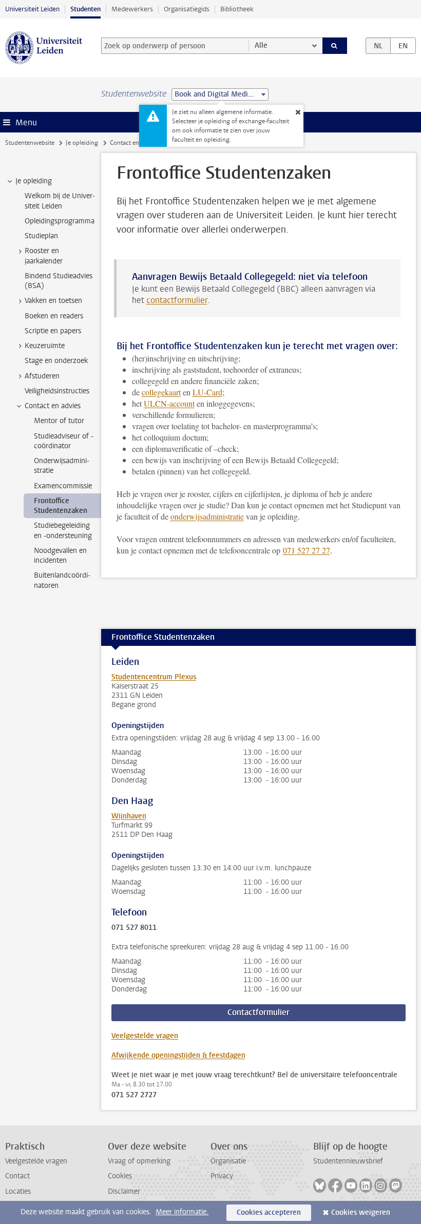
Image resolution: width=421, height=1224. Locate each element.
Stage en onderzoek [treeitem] (56, 361)
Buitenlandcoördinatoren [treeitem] (62, 580)
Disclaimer (124, 1191)
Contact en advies (134, 143)
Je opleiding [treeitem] (33, 181)
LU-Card (207, 392)
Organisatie (228, 1161)
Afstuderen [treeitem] (42, 376)
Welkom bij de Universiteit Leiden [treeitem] (60, 201)
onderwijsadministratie (207, 516)
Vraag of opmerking (139, 1161)
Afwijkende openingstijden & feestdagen (178, 1055)
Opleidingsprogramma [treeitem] (59, 221)
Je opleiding (82, 143)
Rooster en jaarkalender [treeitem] (44, 255)
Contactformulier (258, 1012)
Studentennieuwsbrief (348, 1161)
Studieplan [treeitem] (41, 236)
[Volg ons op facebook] (335, 1185)
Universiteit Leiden (32, 9)
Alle (261, 45)
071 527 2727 (134, 1095)
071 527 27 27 (306, 550)
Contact (17, 1176)
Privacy (221, 1176)
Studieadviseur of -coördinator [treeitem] (63, 441)
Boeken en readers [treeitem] (54, 316)
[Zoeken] (334, 45)
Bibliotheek (237, 9)
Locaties (18, 1191)
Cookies (120, 1176)
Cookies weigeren (360, 1212)
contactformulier (176, 300)
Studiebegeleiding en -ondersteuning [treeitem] (63, 530)
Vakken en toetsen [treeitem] (53, 300)
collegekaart (161, 392)
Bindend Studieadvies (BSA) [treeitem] (58, 281)
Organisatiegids (186, 9)
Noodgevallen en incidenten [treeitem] (60, 555)
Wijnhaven (128, 816)
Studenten (85, 9)
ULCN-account (169, 403)
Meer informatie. (182, 1212)
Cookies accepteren (269, 1212)
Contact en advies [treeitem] (53, 406)
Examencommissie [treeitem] (63, 486)
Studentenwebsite (29, 143)
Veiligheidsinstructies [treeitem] (57, 391)
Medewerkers (132, 9)
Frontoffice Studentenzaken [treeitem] (60, 505)
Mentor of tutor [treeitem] (59, 421)
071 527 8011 (134, 927)
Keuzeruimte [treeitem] (45, 346)
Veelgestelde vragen (144, 1036)
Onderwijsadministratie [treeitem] (61, 465)
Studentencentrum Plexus (153, 677)
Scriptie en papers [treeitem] (53, 331)
